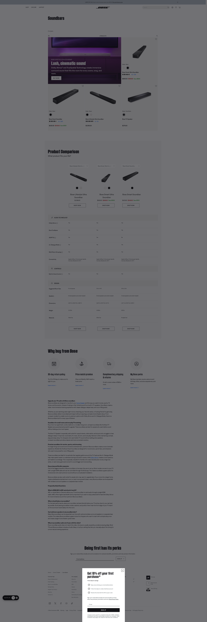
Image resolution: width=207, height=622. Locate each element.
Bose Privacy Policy (114, 599)
